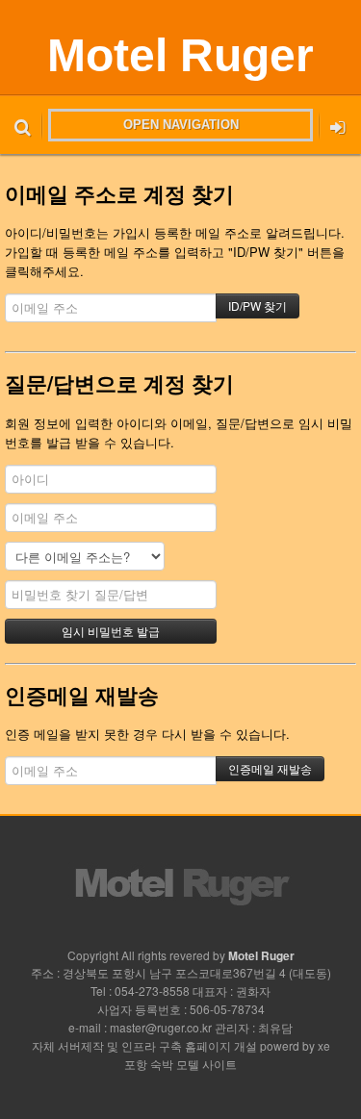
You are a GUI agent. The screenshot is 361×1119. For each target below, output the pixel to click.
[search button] (22, 125)
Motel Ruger (180, 55)
